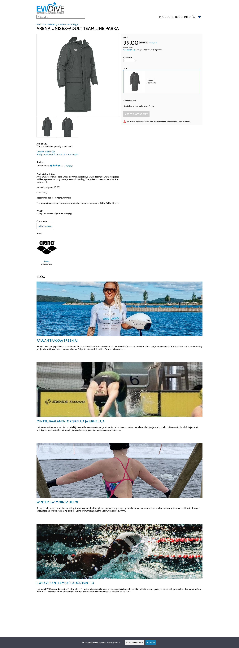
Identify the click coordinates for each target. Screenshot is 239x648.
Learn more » (113, 642)
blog (178, 17)
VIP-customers (129, 50)
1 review (68, 166)
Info (187, 17)
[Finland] (200, 17)
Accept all (151, 642)
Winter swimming (69, 24)
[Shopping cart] (195, 17)
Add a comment (45, 226)
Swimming (53, 24)
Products (166, 17)
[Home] (50, 14)
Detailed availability (46, 151)
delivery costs (153, 43)
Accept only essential (134, 642)
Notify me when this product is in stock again (57, 154)
